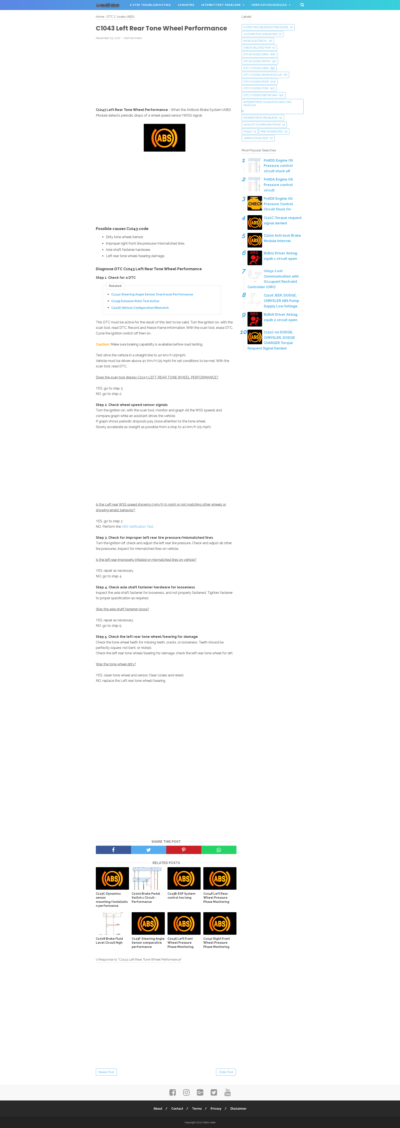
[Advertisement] (166, 74)
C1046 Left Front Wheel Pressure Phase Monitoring (181, 942)
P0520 (248, 131)
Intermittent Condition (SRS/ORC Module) (268, 103)
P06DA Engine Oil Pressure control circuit (278, 184)
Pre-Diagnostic (272, 131)
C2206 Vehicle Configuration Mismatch (140, 307)
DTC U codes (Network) (260, 95)
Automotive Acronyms (260, 34)
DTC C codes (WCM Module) (263, 74)
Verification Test (256, 138)
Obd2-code (209, 1122)
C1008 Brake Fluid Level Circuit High (109, 941)
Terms (197, 1108)
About (158, 1108)
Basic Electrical (255, 40)
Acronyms (186, 5)
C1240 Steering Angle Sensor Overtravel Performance (152, 294)
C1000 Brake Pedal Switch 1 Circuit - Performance (146, 897)
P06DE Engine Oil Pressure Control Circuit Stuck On (278, 204)
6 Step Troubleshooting (150, 5)
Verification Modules (269, 5)
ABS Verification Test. (138, 527)
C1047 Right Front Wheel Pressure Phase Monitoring (216, 942)
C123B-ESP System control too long (181, 895)
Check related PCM (257, 47)
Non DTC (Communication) (262, 124)
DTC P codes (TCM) (256, 88)
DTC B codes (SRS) (256, 54)
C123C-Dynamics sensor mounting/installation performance (112, 900)
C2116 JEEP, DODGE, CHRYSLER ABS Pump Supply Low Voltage (281, 300)
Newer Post (106, 1072)
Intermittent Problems (221, 5)
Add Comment (133, 38)
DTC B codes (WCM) (257, 61)
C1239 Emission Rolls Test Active (135, 301)
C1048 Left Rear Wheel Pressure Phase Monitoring (216, 897)
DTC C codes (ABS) (256, 68)
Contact (177, 1108)
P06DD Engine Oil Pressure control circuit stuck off (278, 165)
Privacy (216, 1108)
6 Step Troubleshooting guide (266, 27)
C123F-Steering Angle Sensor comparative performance (148, 942)
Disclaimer (238, 1108)
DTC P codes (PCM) (256, 81)
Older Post (226, 1072)
